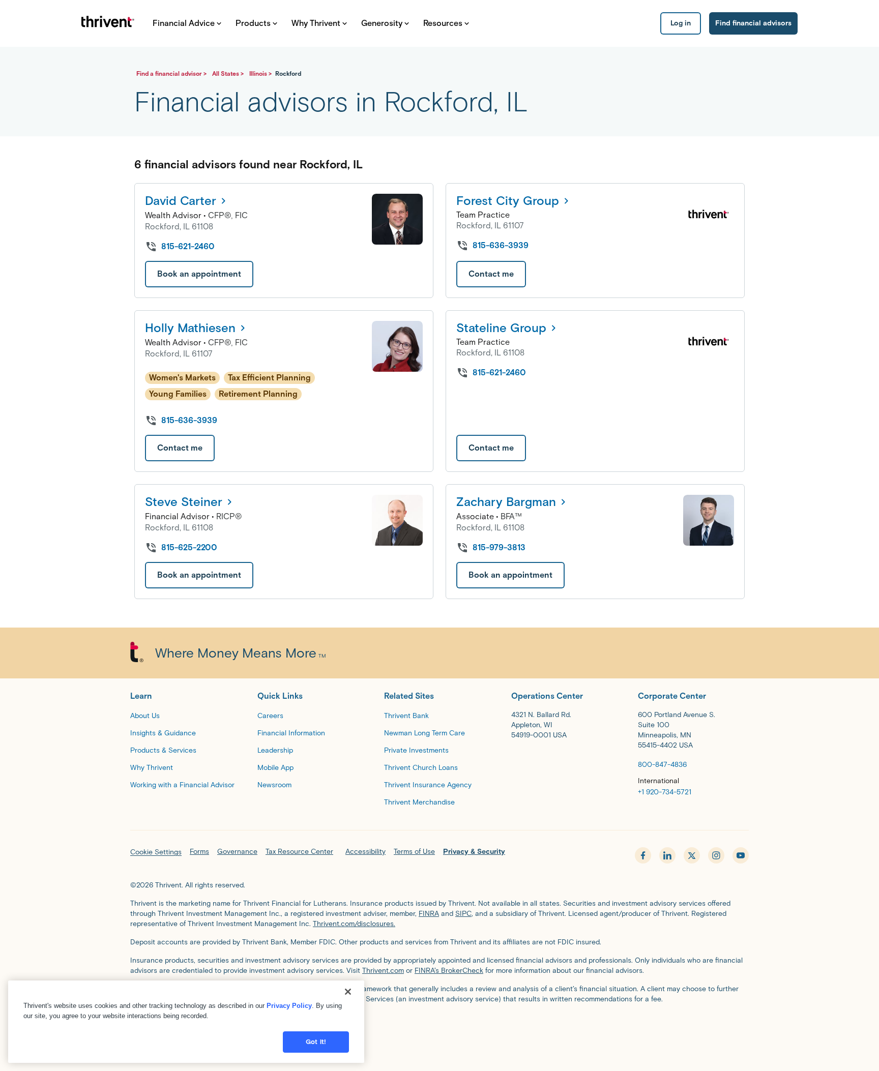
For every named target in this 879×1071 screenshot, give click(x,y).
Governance (237, 851)
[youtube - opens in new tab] (741, 855)
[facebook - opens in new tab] (643, 855)
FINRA (429, 913)
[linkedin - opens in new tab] (667, 855)
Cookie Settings (156, 852)
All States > (228, 73)
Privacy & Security (474, 851)
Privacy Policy (289, 1005)
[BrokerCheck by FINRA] (439, 1026)
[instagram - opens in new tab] (716, 855)
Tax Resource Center (299, 851)
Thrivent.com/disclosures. (354, 923)
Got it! (316, 1042)
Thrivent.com (383, 970)
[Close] (348, 991)
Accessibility (365, 851)
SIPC (463, 913)
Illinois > (261, 73)
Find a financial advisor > (172, 73)
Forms (199, 851)
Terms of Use (414, 851)
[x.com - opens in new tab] (692, 855)
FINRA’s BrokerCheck (449, 970)
